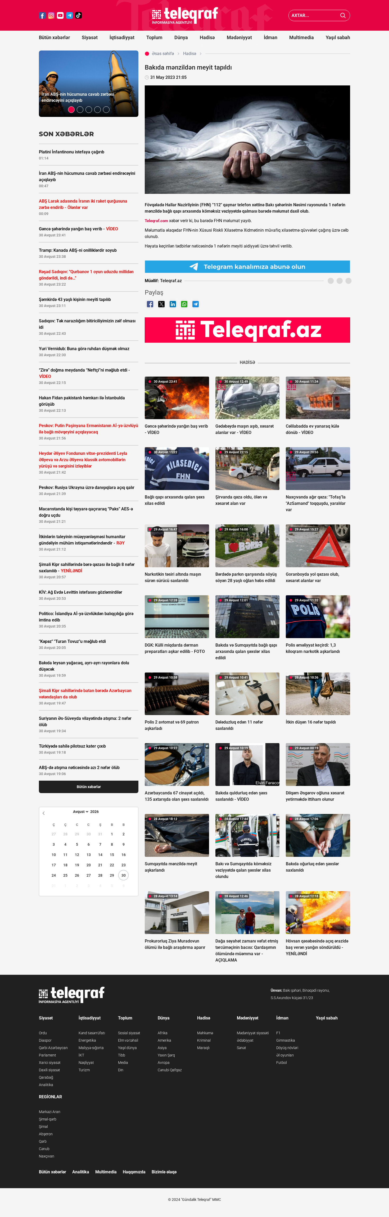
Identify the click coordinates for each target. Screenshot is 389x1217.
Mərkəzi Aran (49, 1112)
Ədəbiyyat (245, 1040)
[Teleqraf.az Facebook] (42, 15)
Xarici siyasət (50, 1062)
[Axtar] (343, 15)
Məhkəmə (205, 1033)
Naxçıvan (46, 1156)
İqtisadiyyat (122, 37)
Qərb (43, 1141)
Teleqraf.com (156, 220)
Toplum (154, 37)
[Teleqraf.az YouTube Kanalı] (247, 329)
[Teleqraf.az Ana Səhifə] (185, 15)
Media (123, 1062)
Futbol (281, 1062)
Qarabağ (46, 1077)
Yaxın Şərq (166, 1055)
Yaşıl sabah (338, 37)
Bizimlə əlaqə (164, 1171)
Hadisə (207, 37)
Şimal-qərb (47, 1119)
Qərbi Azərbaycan (53, 1048)
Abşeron (46, 1134)
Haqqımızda (134, 1171)
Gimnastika (285, 1040)
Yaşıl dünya (127, 1048)
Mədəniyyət (239, 37)
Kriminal (204, 1040)
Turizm (84, 1070)
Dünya (181, 37)
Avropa (164, 1062)
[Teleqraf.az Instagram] (51, 15)
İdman (270, 37)
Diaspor (45, 1040)
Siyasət (90, 37)
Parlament (47, 1055)
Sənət (241, 1048)
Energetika (87, 1040)
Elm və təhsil (128, 1040)
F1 (278, 1033)
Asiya (162, 1048)
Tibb (121, 1055)
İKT (81, 1055)
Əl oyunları (285, 1055)
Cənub (44, 1149)
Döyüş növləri (287, 1048)
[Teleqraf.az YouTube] (60, 15)
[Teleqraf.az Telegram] (69, 15)
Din (120, 1070)
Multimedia (301, 37)
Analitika (46, 1085)
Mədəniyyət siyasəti (253, 1033)
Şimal (43, 1126)
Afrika (163, 1033)
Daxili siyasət (49, 1070)
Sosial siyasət (129, 1033)
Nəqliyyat (86, 1062)
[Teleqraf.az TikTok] (78, 15)
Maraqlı (203, 1048)
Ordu (43, 1033)
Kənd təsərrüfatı (92, 1033)
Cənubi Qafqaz (170, 1070)
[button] (71, 109)
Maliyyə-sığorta (91, 1048)
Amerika (164, 1040)
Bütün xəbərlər (54, 37)
